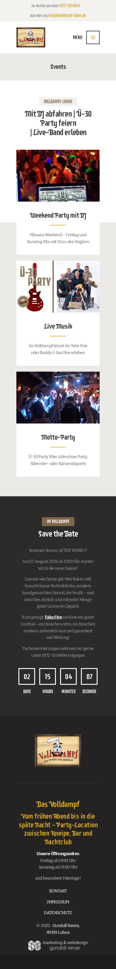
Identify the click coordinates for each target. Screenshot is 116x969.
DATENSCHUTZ (58, 912)
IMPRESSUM (58, 902)
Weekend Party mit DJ (58, 215)
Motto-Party (58, 437)
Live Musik (58, 326)
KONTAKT (58, 891)
